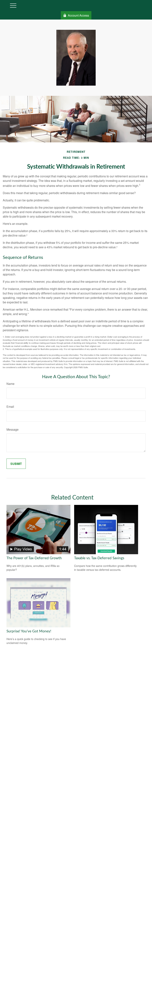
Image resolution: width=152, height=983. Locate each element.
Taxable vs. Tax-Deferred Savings (99, 558)
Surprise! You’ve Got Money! (28, 631)
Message (12, 429)
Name (10, 384)
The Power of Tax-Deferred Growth (34, 558)
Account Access (78, 15)
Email (10, 406)
